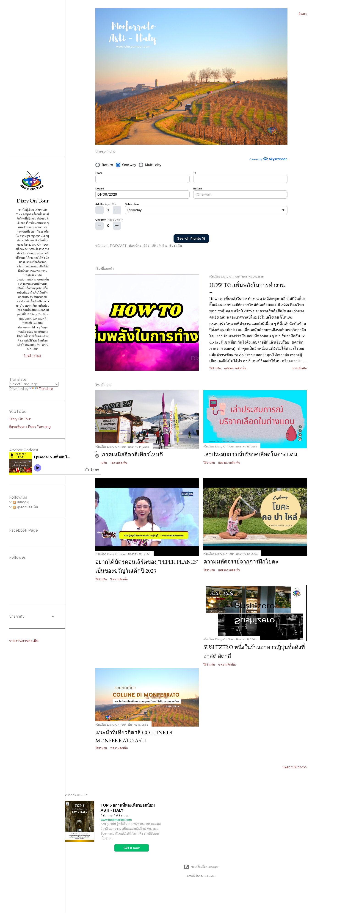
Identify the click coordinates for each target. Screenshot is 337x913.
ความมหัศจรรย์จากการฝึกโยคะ (240, 561)
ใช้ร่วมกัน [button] (215, 368)
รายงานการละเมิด (24, 640)
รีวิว (146, 246)
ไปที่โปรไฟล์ (32, 356)
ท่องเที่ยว (135, 246)
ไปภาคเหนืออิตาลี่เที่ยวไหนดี (129, 454)
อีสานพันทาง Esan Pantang (30, 427)
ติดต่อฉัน (175, 246)
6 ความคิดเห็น (227, 664)
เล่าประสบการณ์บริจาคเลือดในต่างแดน (250, 454)
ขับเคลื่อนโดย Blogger (204, 867)
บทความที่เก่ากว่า (294, 767)
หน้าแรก (101, 246)
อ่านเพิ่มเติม (300, 368)
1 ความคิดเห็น (118, 463)
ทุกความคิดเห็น (27, 507)
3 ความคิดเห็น (119, 579)
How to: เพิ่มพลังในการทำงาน (247, 285)
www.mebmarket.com (116, 819)
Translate (46, 389)
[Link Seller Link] (79, 841)
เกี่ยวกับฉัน (159, 246)
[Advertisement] (147, 625)
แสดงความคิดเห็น (235, 368)
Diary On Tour (33, 200)
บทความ (22, 502)
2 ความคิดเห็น (119, 748)
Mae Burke (208, 876)
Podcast (118, 246)
